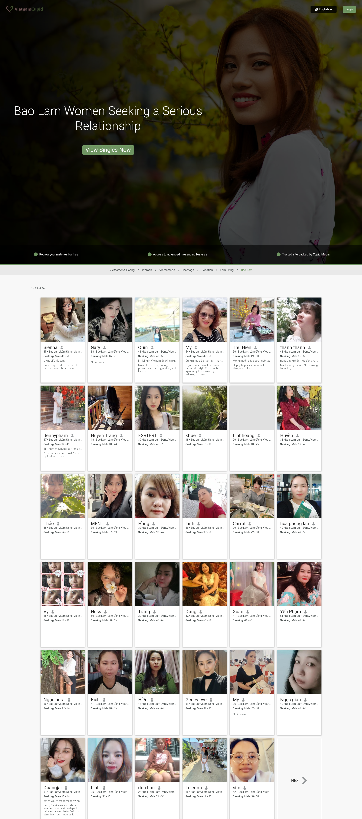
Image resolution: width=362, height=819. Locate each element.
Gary (95, 347)
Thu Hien (242, 347)
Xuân (238, 611)
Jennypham (56, 435)
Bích (95, 699)
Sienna (51, 347)
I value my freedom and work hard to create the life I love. (61, 367)
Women (147, 270)
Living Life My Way (54, 360)
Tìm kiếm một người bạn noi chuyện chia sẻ (63, 448)
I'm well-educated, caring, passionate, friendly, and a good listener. (157, 368)
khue (191, 435)
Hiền (143, 699)
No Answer (97, 362)
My (189, 347)
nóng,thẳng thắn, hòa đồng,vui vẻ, (299, 360)
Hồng (143, 523)
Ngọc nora (54, 699)
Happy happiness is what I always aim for (248, 367)
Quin (143, 347)
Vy (46, 611)
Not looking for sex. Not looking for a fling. (299, 367)
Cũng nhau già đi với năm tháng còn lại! (205, 360)
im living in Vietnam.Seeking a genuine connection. (157, 360)
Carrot (239, 523)
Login (349, 9)
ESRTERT (147, 435)
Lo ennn (194, 787)
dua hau (146, 787)
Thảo (49, 523)
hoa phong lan (294, 523)
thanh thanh (292, 347)
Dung (191, 611)
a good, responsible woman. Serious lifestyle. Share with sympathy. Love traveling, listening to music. (202, 370)
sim (236, 787)
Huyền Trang (104, 435)
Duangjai (53, 787)
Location (207, 270)
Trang (144, 611)
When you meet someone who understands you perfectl (63, 800)
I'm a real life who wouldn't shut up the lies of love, (62, 455)
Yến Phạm (290, 611)
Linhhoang (244, 435)
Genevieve (196, 699)
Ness (96, 611)
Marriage (188, 270)
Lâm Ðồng (227, 270)
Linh (190, 523)
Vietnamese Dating (122, 270)
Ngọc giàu (290, 699)
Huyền (286, 435)
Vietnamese (167, 270)
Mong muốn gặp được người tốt (251, 360)
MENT (97, 523)
